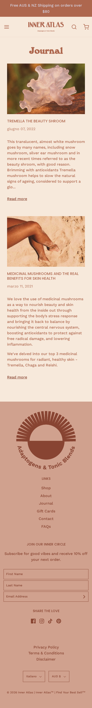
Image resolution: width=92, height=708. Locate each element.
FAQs (46, 526)
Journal (46, 503)
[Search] (74, 26)
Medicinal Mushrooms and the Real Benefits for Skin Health (43, 276)
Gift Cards (46, 511)
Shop (46, 488)
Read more (17, 199)
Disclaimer (46, 659)
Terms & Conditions (46, 653)
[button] (34, 676)
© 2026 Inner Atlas (20, 692)
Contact (46, 518)
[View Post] (46, 89)
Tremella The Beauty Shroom (36, 121)
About (46, 495)
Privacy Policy (46, 647)
